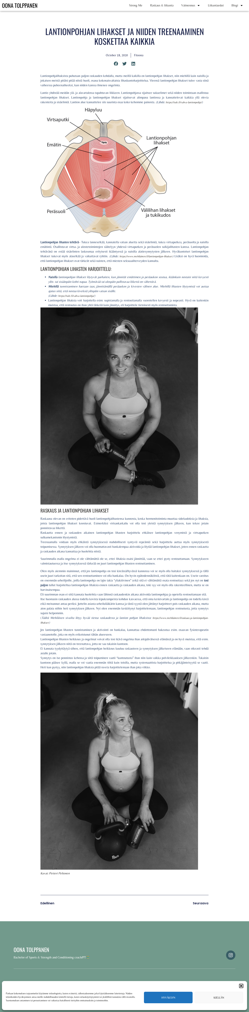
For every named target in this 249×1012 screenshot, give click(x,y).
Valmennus (188, 5)
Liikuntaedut (216, 5)
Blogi (234, 5)
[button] (241, 986)
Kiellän (219, 997)
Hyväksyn (168, 997)
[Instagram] (230, 955)
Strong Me (135, 5)
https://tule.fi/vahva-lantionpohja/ (184, 102)
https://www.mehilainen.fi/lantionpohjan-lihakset (145, 256)
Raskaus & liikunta (162, 5)
